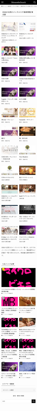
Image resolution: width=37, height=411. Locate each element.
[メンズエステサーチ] (18, 2)
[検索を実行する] (34, 401)
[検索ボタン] (34, 2)
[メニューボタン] (2, 2)
